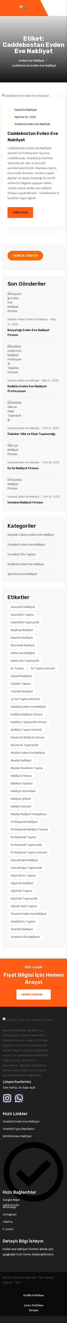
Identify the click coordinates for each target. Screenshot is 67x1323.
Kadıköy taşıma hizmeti (26, 729)
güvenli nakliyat (21, 676)
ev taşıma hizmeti (43, 668)
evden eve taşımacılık (25, 660)
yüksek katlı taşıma (24, 906)
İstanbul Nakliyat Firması (25, 502)
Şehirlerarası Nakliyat (22, 574)
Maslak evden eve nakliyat (28, 752)
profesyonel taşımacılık (26, 844)
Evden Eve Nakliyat (31, 60)
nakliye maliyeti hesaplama (28, 814)
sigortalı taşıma (21, 891)
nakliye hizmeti (21, 806)
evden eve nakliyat (23, 653)
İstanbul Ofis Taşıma (22, 554)
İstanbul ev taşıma (23, 921)
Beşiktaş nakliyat (22, 630)
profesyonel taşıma (23, 837)
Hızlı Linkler (15, 1113)
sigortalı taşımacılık (24, 898)
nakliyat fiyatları (22, 783)
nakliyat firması (21, 775)
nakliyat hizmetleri (23, 791)
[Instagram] (7, 1098)
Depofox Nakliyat (26, 109)
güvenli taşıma (21, 683)
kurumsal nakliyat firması (27, 737)
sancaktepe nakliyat (24, 860)
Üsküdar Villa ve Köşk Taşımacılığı (31, 434)
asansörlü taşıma (22, 614)
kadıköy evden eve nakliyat (28, 706)
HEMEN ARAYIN (25, 255)
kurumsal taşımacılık (24, 745)
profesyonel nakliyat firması (29, 829)
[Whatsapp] (18, 1098)
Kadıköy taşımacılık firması (29, 722)
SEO (18, 1282)
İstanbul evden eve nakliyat (28, 914)
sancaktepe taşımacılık (26, 868)
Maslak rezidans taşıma (27, 768)
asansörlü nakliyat (23, 607)
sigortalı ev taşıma (23, 875)
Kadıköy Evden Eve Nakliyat (23, 380)
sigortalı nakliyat (22, 883)
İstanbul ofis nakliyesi (25, 937)
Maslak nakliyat (21, 760)
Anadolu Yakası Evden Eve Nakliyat (28, 319)
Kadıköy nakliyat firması (27, 714)
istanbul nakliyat (22, 691)
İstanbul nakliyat (22, 929)
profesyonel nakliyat (24, 821)
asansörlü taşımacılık (25, 622)
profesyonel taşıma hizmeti (29, 852)
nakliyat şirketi (21, 798)
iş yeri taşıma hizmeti (25, 699)
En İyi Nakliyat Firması (23, 468)
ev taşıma (17, 668)
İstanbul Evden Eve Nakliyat (32, 124)
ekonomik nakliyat (23, 645)
